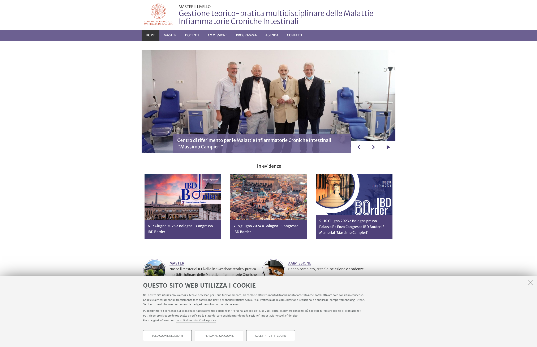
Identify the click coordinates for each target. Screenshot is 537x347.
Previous (358, 147)
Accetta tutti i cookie (270, 336)
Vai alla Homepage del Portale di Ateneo (158, 14)
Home (150, 35)
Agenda (271, 35)
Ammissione (217, 35)
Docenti (192, 35)
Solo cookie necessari (167, 336)
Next (373, 147)
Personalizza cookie (219, 336)
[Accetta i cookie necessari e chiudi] (530, 282)
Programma (246, 35)
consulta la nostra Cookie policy (196, 320)
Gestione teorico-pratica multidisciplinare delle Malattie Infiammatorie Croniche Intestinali (276, 15)
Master (170, 35)
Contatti (294, 35)
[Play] (388, 147)
